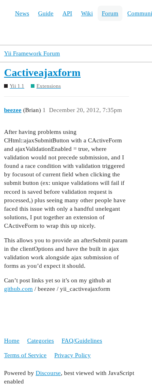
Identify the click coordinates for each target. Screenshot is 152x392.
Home (11, 340)
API (67, 13)
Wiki (87, 13)
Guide (46, 13)
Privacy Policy (72, 355)
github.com (18, 289)
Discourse (48, 373)
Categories (40, 340)
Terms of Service (25, 355)
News (22, 13)
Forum (110, 13)
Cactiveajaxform (42, 72)
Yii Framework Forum (32, 53)
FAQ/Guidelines (82, 340)
